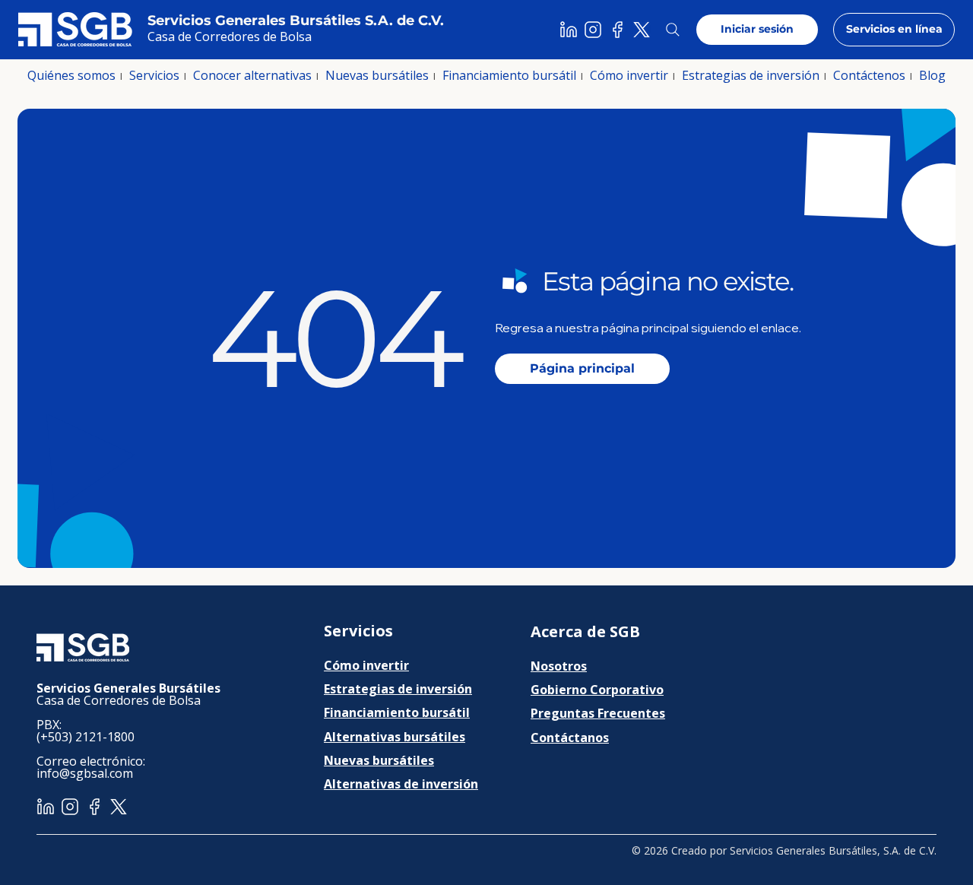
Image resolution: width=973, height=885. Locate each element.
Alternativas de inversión (401, 784)
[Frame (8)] (593, 30)
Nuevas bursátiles (379, 760)
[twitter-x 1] (641, 30)
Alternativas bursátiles (394, 736)
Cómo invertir (366, 665)
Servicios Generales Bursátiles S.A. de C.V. (295, 20)
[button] (71, 75)
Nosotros (559, 666)
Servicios (358, 630)
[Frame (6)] (617, 30)
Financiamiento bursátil (397, 712)
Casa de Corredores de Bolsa (229, 36)
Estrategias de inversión (398, 688)
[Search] (673, 30)
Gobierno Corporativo (597, 689)
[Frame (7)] (568, 30)
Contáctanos (570, 737)
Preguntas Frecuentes (598, 713)
